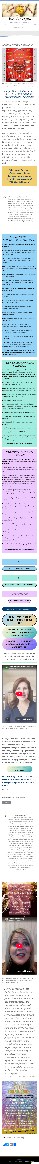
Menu (19, 32)
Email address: (7, 797)
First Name (5, 790)
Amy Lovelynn (19, 18)
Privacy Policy (19, 1159)
